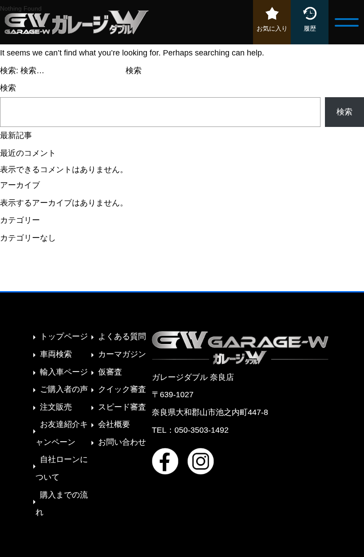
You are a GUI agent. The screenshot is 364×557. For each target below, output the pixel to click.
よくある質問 (122, 336)
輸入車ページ (64, 371)
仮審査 (110, 371)
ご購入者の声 (64, 389)
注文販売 (56, 407)
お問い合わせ (122, 442)
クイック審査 (122, 389)
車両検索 (56, 354)
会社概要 (114, 424)
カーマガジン (122, 354)
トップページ (64, 336)
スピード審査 (122, 407)
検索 (8, 87)
